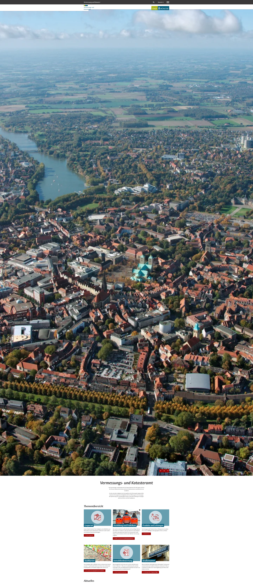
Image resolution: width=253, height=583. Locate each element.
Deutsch (160, 2)
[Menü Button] (168, 2)
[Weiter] (167, 470)
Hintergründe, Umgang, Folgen (151, 572)
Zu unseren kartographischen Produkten (95, 570)
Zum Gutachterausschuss (120, 572)
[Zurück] (160, 470)
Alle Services (147, 533)
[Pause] (164, 470)
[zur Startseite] (160, 8)
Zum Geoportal (89, 535)
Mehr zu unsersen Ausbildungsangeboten (124, 538)
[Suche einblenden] (153, 2)
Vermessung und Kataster (92, 2)
